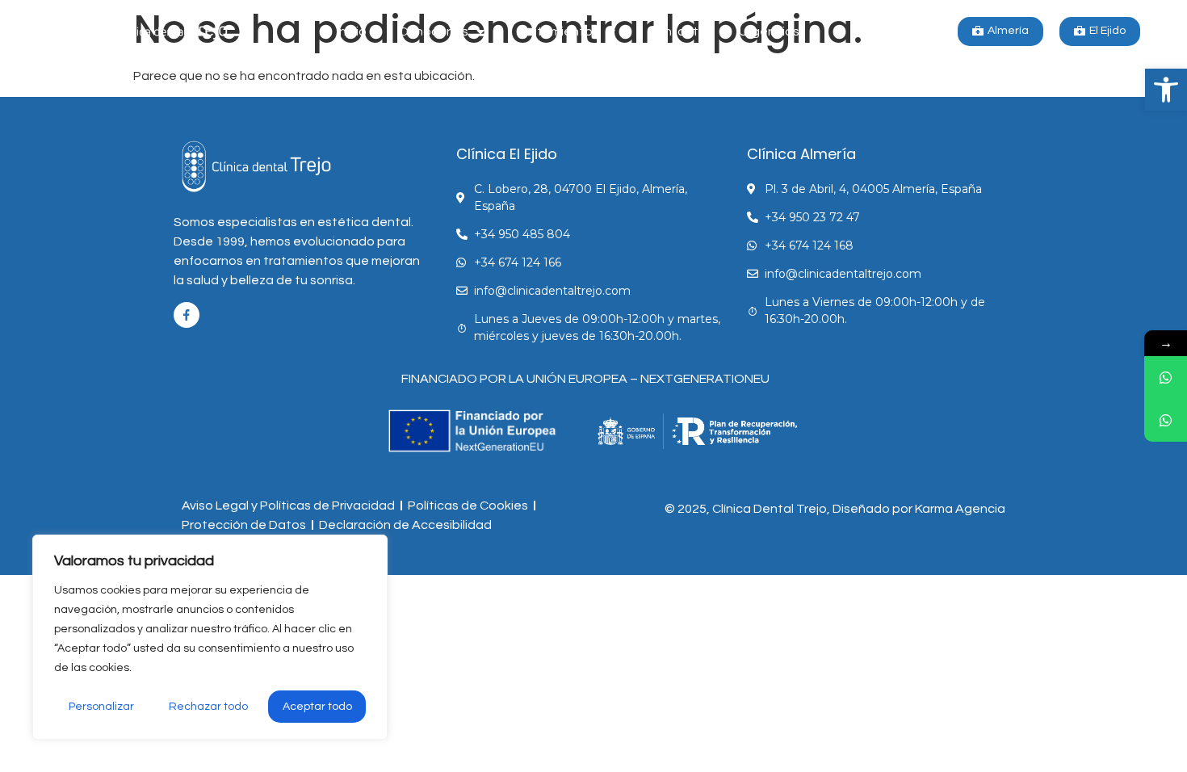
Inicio (352, 31)
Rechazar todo (208, 706)
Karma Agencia (960, 508)
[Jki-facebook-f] (186, 315)
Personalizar (101, 706)
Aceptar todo (317, 706)
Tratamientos (558, 31)
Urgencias (769, 31)
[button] (1166, 90)
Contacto (677, 31)
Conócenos (433, 31)
